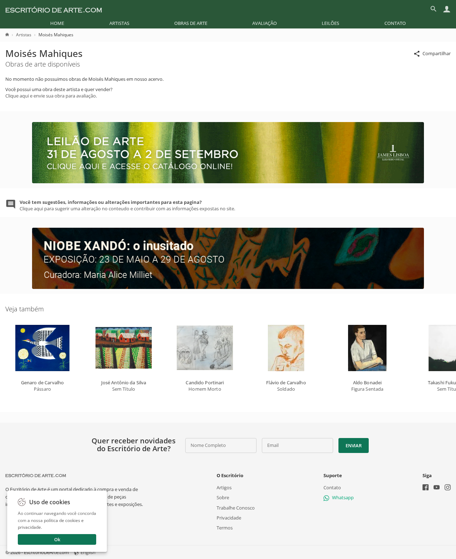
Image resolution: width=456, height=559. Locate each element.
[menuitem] (57, 23)
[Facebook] (426, 488)
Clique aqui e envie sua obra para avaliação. (51, 96)
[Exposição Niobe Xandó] (228, 287)
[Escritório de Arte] (53, 9)
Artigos (224, 487)
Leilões (330, 23)
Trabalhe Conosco (236, 508)
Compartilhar (437, 53)
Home (57, 23)
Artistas (119, 23)
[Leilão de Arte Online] (228, 181)
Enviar (353, 445)
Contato (395, 23)
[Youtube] (437, 488)
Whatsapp (343, 497)
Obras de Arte (190, 23)
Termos (225, 527)
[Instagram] (448, 488)
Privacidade (229, 518)
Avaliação (264, 23)
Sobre (223, 497)
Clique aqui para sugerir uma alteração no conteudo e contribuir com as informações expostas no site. (127, 205)
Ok (57, 539)
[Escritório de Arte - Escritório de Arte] (35, 475)
